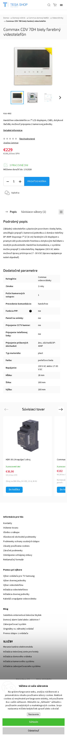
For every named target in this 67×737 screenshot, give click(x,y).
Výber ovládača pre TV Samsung (19, 576)
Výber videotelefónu (13, 585)
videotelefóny (27, 249)
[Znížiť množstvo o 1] (8, 181)
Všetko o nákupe (11, 532)
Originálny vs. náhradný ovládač (18, 628)
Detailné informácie (12, 130)
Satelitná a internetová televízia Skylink (22, 615)
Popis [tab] (13, 212)
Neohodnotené (27, 139)
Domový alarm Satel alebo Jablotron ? (21, 619)
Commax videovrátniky (44, 279)
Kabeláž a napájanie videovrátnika (19, 598)
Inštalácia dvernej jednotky (16, 594)
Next (61, 409)
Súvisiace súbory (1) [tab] (33, 212)
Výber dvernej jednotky (14, 580)
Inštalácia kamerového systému (18, 661)
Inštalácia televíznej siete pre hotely (21, 651)
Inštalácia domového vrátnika (17, 656)
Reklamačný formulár (13, 559)
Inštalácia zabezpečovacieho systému (21, 666)
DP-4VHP (7, 237)
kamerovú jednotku (33, 233)
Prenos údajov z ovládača (15, 633)
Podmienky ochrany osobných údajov (21, 541)
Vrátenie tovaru (10, 527)
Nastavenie (33, 714)
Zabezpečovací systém (14, 624)
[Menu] (61, 5)
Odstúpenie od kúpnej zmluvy (17, 555)
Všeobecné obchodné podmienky (19, 537)
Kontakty (7, 523)
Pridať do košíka (36, 181)
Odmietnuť (33, 730)
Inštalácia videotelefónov (15, 589)
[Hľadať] (49, 4)
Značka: (10, 142)
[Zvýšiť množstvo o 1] (20, 181)
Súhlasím (33, 722)
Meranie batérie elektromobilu (18, 646)
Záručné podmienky (13, 550)
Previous (6, 409)
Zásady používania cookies (16, 546)
